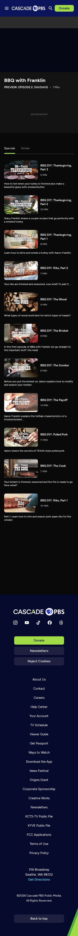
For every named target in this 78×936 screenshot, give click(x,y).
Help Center (39, 707)
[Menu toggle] (6, 8)
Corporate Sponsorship (39, 789)
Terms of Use (39, 844)
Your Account (39, 716)
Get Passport (39, 743)
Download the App (39, 762)
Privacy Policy (39, 853)
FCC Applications (39, 835)
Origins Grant (39, 780)
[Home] (39, 612)
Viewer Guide (39, 734)
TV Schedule (39, 725)
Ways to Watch (39, 752)
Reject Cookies (39, 661)
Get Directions (39, 879)
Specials (9, 148)
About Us (39, 679)
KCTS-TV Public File (39, 816)
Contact (39, 688)
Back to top (39, 918)
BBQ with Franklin (25, 80)
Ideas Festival (39, 771)
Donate (64, 8)
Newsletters (39, 651)
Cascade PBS (35, 895)
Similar (25, 148)
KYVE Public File (39, 825)
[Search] (50, 8)
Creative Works (39, 798)
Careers (39, 698)
